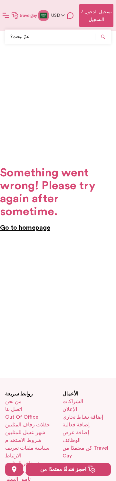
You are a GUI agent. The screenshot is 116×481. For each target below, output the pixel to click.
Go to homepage (25, 228)
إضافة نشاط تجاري (83, 417)
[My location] (14, 469)
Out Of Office (21, 417)
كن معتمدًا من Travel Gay (85, 451)
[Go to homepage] (24, 15)
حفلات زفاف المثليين (27, 424)
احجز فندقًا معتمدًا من (64, 469)
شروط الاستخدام (23, 440)
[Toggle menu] (6, 15)
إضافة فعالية (76, 424)
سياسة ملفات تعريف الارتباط (27, 451)
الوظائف (72, 440)
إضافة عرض (76, 432)
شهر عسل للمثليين (25, 432)
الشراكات (73, 401)
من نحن (13, 401)
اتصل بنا (13, 409)
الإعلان (70, 409)
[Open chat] (70, 15)
